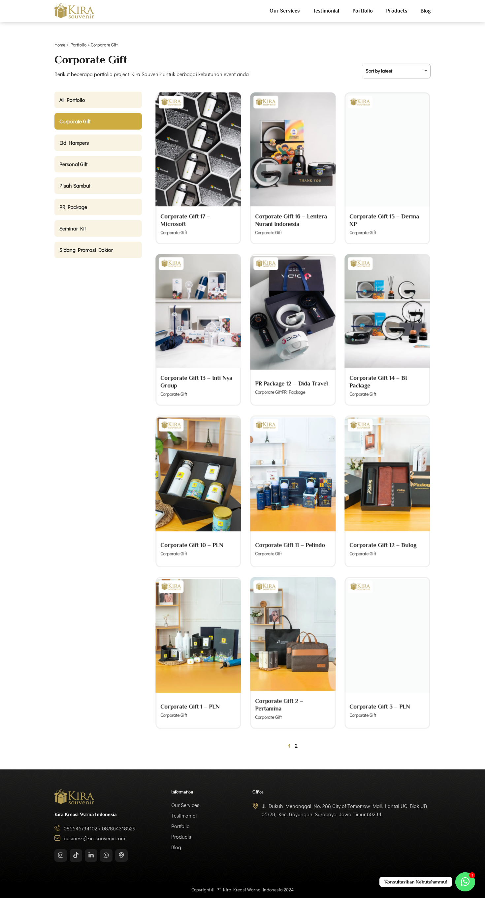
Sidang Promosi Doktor (86, 249)
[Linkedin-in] (91, 855)
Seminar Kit (72, 228)
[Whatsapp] (106, 855)
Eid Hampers (74, 142)
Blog (425, 11)
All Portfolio (72, 99)
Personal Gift (73, 164)
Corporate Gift (74, 121)
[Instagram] (60, 855)
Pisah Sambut (74, 185)
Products (396, 11)
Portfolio (362, 11)
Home (59, 45)
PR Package (73, 206)
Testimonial (326, 11)
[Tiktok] (76, 855)
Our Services (285, 11)
